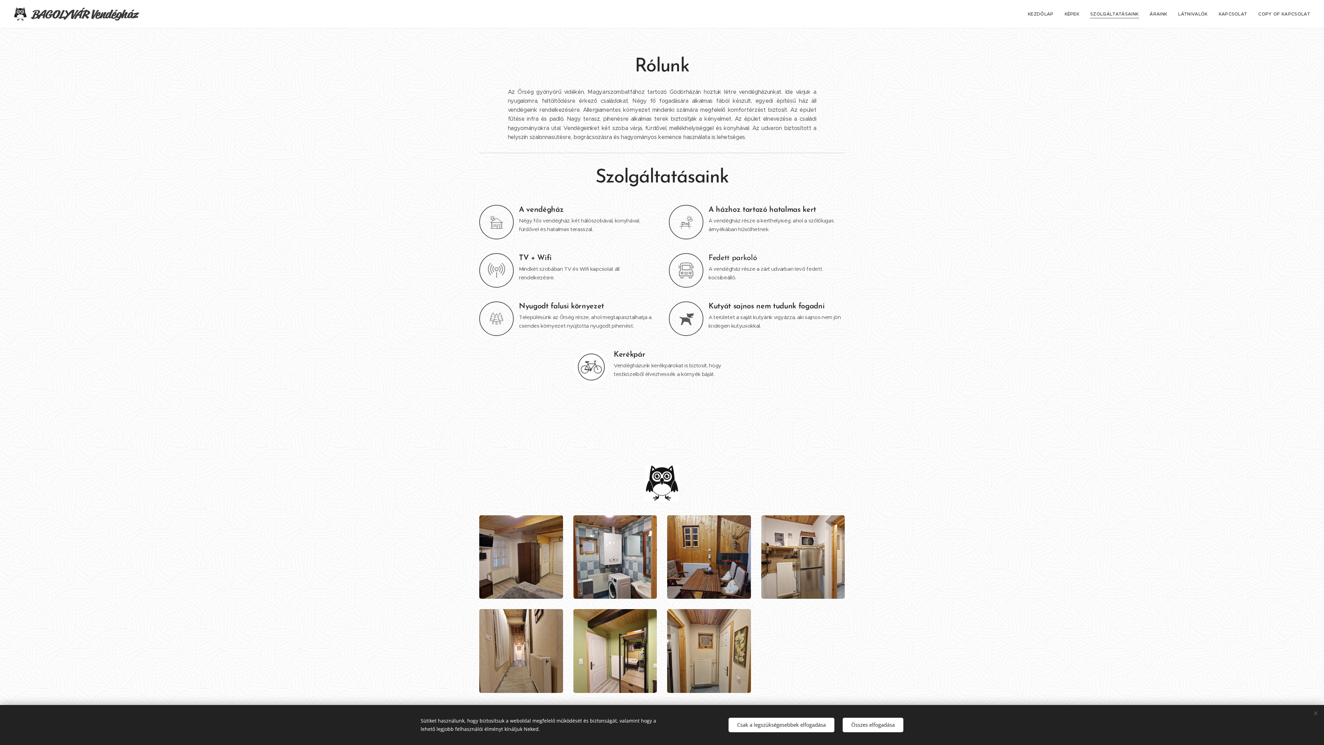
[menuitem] (1042, 14)
